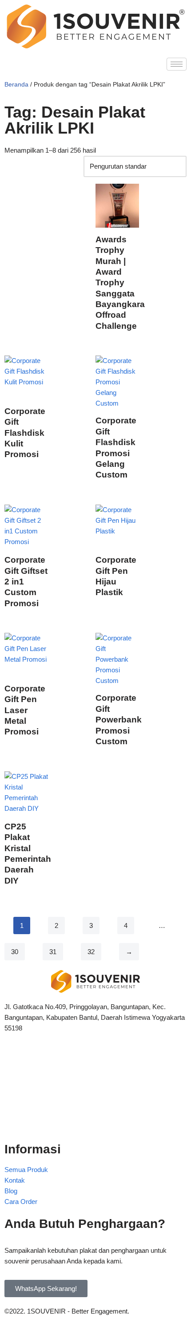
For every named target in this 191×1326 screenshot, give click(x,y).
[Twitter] (95, 1080)
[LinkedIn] (95, 1100)
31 (52, 951)
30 (14, 951)
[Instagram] (95, 1119)
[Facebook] (95, 1061)
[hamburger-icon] (177, 64)
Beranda (16, 84)
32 (91, 951)
